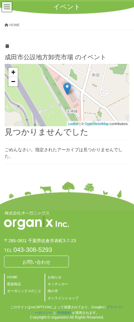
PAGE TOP (124, 306)
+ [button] (13, 72)
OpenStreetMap (97, 123)
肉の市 (53, 291)
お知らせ (54, 277)
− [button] (13, 81)
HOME (12, 277)
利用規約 (64, 313)
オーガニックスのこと (24, 291)
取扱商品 (14, 284)
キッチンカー (58, 284)
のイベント (55, 57)
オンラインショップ (63, 298)
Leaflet (73, 123)
